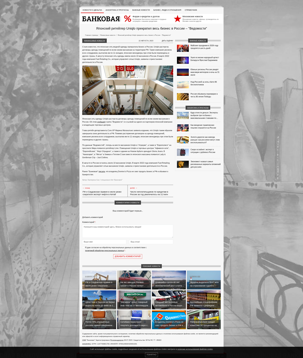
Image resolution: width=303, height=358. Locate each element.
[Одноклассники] (220, 3)
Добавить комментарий (128, 256)
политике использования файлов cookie (195, 349)
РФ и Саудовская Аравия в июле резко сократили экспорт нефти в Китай (102, 193)
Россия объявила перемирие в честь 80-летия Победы (204, 95)
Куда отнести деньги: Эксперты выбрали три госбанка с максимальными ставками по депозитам (204, 115)
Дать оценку (167, 41)
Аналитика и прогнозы (117, 10)
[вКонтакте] (216, 3)
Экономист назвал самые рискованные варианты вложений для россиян (206, 164)
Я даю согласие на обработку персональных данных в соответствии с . (116, 249)
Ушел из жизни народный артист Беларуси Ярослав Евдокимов (205, 58)
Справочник (191, 10)
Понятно (151, 355)
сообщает (101, 122)
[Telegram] (223, 3)
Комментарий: (89, 222)
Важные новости (141, 10)
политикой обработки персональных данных (104, 251)
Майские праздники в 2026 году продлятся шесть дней (204, 46)
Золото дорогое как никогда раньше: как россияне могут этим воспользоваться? (205, 140)
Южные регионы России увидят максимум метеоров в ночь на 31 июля (205, 72)
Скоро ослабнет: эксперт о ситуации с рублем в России (203, 151)
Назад (86, 188)
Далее (133, 188)
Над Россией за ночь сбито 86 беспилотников (204, 83)
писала (102, 171)
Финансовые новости (94, 41)
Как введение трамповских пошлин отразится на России (203, 126)
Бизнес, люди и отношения (167, 10)
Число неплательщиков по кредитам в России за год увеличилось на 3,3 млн (149, 193)
